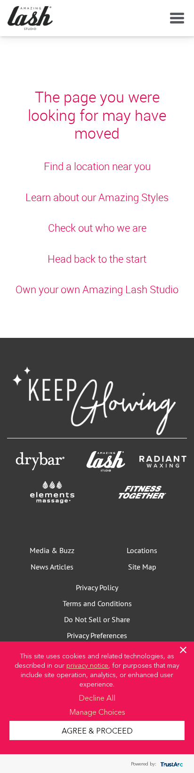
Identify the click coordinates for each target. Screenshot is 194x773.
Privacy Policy (97, 587)
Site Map (142, 566)
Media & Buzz (52, 550)
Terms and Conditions (97, 603)
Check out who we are (97, 227)
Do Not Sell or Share (97, 619)
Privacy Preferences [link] (97, 635)
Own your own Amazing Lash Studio (97, 289)
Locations (142, 550)
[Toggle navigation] (175, 18)
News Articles (52, 566)
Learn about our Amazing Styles (97, 197)
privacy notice (87, 665)
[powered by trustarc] (170, 764)
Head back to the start (97, 258)
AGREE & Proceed (97, 730)
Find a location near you (97, 166)
